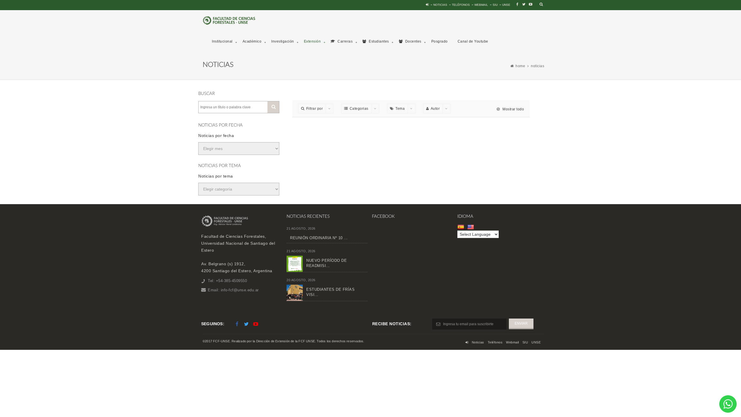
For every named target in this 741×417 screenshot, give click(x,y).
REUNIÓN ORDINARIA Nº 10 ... (319, 238)
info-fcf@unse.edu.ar (240, 290)
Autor (435, 109)
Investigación (282, 41)
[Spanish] (461, 227)
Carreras (345, 41)
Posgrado (439, 41)
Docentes (412, 41)
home (520, 66)
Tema (400, 109)
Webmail (481, 4)
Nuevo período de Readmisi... (326, 263)
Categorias (359, 109)
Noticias (440, 4)
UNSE (506, 4)
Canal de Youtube (473, 41)
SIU (495, 4)
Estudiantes (378, 41)
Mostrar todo (513, 109)
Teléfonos (461, 4)
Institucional (222, 41)
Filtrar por (314, 109)
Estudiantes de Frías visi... (330, 292)
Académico (252, 41)
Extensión (312, 41)
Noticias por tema (215, 176)
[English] (471, 227)
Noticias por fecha (216, 135)
